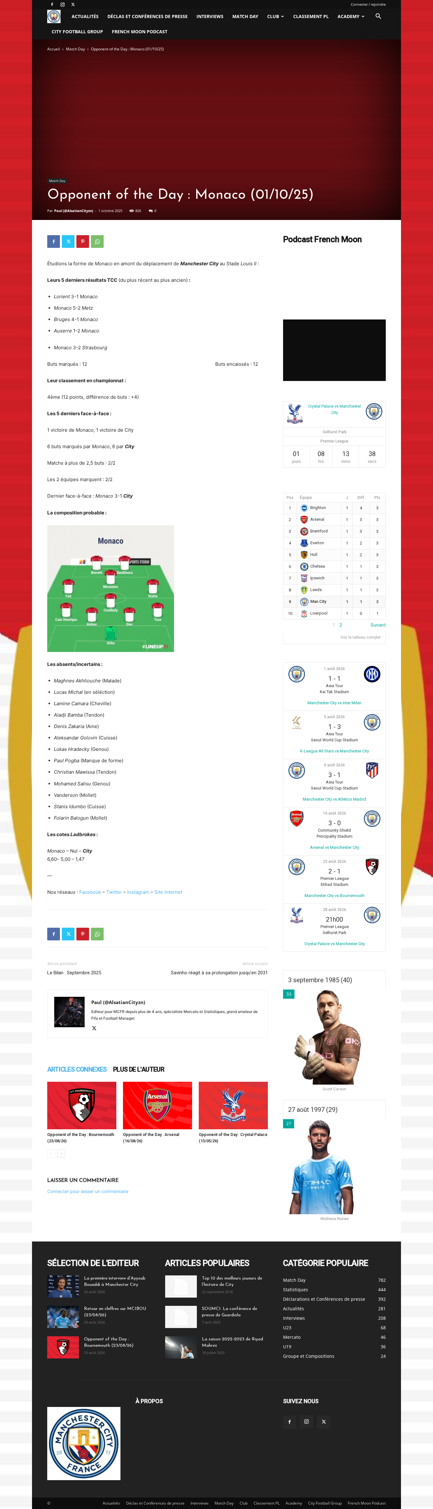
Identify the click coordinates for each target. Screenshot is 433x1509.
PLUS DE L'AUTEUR (138, 1069)
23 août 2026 (334, 861)
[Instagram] (62, 4)
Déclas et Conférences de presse (147, 16)
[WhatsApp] (97, 241)
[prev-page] (51, 1154)
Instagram (138, 892)
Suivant (378, 625)
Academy (348, 16)
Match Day (245, 16)
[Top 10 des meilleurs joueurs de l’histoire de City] (181, 1286)
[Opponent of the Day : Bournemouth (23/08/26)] (81, 1105)
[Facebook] (52, 4)
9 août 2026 (334, 765)
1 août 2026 (334, 669)
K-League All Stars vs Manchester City (334, 751)
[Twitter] (73, 4)
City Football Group (77, 32)
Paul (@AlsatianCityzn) (73, 210)
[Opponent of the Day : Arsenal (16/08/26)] (157, 1105)
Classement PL (311, 16)
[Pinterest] (82, 241)
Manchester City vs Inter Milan (334, 702)
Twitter (114, 892)
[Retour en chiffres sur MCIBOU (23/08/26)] (63, 1317)
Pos (290, 497)
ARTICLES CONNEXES (77, 1069)
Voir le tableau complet (360, 637)
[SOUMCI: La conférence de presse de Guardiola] (181, 1317)
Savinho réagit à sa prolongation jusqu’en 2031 (219, 973)
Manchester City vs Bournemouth (335, 895)
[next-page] (61, 1154)
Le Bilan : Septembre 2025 (74, 973)
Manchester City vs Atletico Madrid (334, 799)
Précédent (293, 625)
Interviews (210, 16)
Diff (361, 497)
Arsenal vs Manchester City (334, 847)
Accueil (53, 49)
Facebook (90, 892)
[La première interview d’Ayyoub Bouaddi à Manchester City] (63, 1286)
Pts (377, 497)
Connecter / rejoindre (368, 4)
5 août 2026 (334, 717)
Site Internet (168, 892)
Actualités (85, 16)
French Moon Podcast (139, 32)
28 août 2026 (334, 909)
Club (273, 16)
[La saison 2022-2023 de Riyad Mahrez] (181, 1347)
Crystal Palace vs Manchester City (334, 943)
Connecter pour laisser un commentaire (87, 1191)
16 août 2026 (334, 813)
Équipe (306, 497)
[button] (378, 17)
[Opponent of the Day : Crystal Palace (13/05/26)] (233, 1105)
